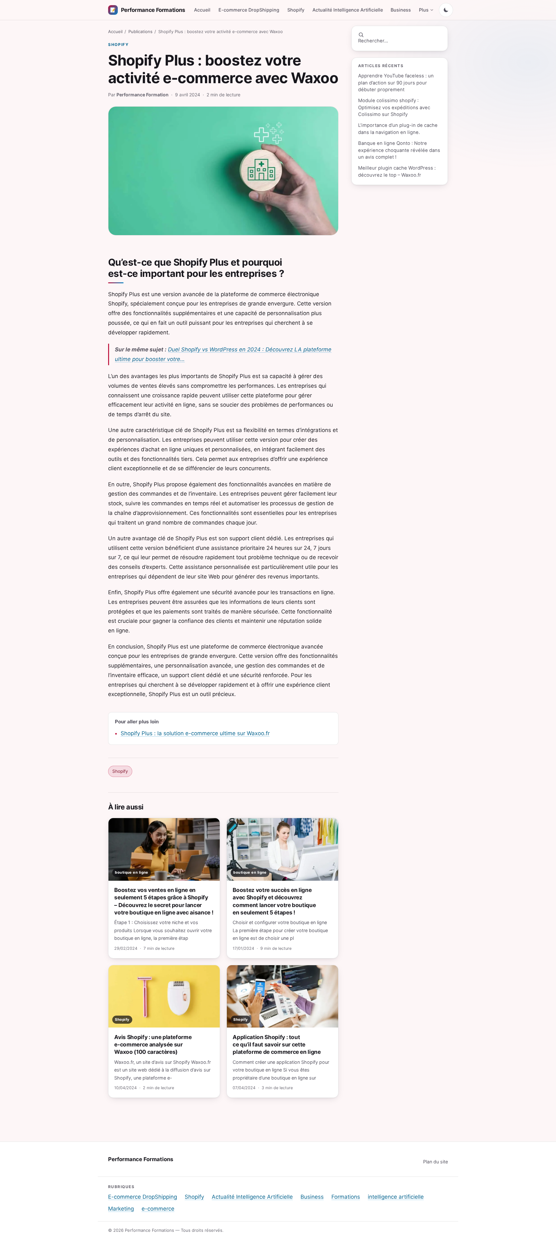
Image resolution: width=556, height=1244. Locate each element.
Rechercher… (373, 41)
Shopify (295, 10)
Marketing (121, 1208)
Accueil (202, 10)
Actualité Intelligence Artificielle (347, 10)
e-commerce (158, 1208)
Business (401, 10)
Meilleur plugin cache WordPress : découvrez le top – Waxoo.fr (397, 171)
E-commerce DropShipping (248, 10)
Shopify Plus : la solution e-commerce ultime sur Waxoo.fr (195, 733)
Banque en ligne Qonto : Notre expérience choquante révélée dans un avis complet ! (399, 150)
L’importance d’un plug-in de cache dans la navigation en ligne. (398, 128)
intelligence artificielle (396, 1197)
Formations (345, 1197)
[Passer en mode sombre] (446, 10)
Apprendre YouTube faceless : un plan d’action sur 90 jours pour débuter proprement (396, 83)
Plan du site (435, 1161)
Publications (140, 31)
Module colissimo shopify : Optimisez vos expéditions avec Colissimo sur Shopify (394, 107)
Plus (424, 10)
